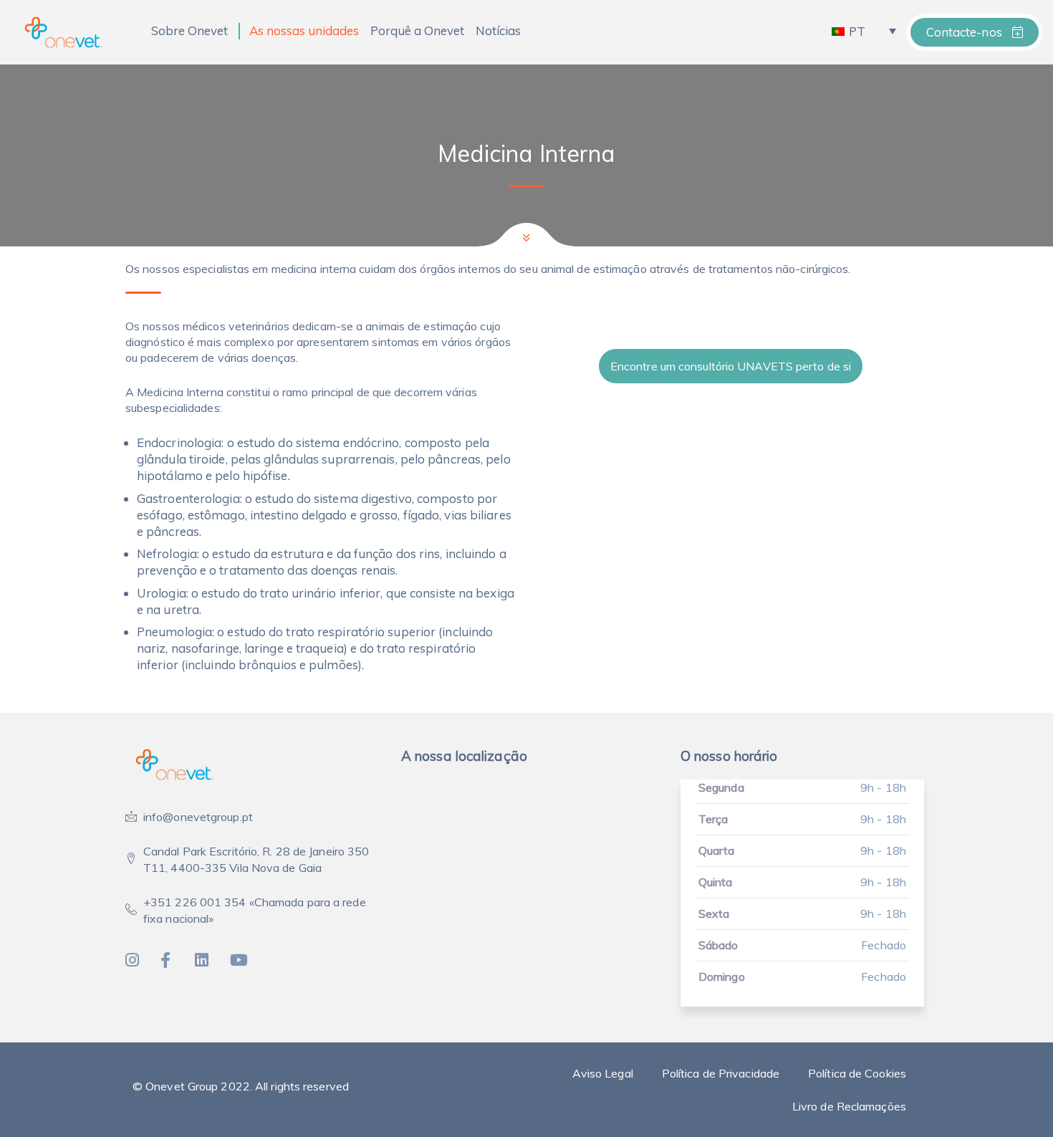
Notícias (498, 30)
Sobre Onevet (189, 30)
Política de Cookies (857, 1073)
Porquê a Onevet (417, 30)
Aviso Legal (602, 1073)
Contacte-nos (965, 31)
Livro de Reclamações (849, 1106)
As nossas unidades (304, 30)
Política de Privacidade (720, 1073)
